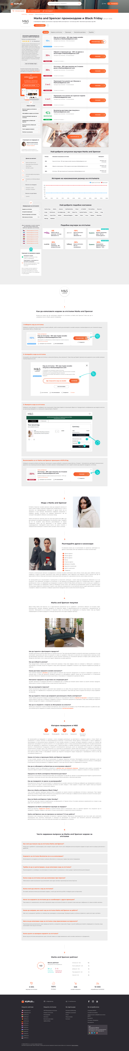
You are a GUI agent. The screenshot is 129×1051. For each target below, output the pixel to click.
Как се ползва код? (31, 63)
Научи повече (36, 71)
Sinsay (96, 212)
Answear (61, 209)
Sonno (91, 212)
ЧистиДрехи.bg (61, 212)
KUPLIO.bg (24, 14)
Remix (45, 215)
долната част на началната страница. (67, 768)
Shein (81, 215)
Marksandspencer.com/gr (32, 232)
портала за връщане (81, 697)
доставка (45, 672)
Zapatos (92, 215)
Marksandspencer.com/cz (32, 230)
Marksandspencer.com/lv (32, 239)
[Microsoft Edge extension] (95, 1033)
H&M (69, 212)
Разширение (91, 1022)
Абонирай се (74, 136)
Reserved (99, 209)
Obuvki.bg (99, 215)
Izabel (76, 215)
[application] (75, 190)
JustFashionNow (69, 209)
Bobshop (52, 218)
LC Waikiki (83, 209)
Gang (101, 212)
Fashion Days (47, 209)
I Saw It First (53, 215)
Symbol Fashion (83, 212)
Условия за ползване (59, 46)
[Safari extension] (92, 1033)
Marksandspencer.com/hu (32, 236)
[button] (95, 182)
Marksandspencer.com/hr (32, 234)
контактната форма (67, 708)
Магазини (31, 14)
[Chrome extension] (90, 1033)
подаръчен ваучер (44, 808)
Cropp (45, 212)
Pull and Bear (91, 209)
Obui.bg (46, 218)
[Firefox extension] (97, 1033)
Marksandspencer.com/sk (32, 243)
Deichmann (52, 212)
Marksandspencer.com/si (32, 241)
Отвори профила (31, 145)
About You (74, 212)
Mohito (59, 215)
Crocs (86, 215)
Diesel (76, 209)
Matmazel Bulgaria (68, 215)
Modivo (54, 209)
